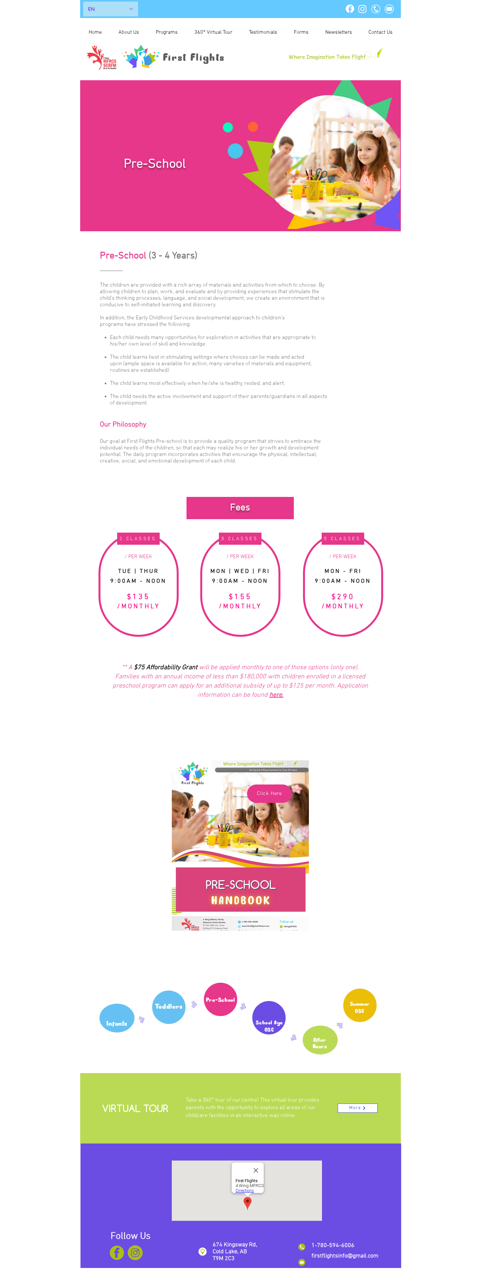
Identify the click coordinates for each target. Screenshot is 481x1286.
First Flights (194, 58)
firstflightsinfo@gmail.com (345, 1256)
